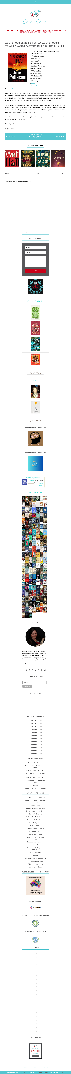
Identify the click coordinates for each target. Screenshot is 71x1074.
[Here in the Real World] (27, 532)
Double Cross (35, 86)
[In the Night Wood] (23, 554)
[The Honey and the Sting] (27, 598)
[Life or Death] (34, 610)
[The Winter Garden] (38, 510)
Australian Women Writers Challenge (35, 801)
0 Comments (10, 136)
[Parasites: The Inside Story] (45, 593)
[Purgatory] (38, 587)
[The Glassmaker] (23, 548)
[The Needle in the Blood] (23, 515)
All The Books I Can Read (35, 798)
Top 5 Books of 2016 (35, 747)
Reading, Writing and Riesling (35, 848)
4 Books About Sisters (35, 763)
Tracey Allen (31, 480)
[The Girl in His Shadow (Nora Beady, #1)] (23, 576)
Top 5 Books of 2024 (35, 724)
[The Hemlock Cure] (27, 526)
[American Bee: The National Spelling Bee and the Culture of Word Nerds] (38, 560)
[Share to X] (59, 136)
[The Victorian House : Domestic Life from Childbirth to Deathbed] (23, 615)
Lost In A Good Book (35, 825)
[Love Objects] (38, 532)
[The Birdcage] (30, 554)
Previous (8, 173)
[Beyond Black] (34, 582)
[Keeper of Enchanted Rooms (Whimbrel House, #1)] (45, 576)
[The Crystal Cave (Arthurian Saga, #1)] (45, 537)
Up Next (35, 381)
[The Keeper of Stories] (23, 537)
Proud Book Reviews (35, 845)
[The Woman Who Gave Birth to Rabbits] (27, 510)
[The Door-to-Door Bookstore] (23, 510)
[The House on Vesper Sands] (41, 527)
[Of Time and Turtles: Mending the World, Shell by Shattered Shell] (23, 571)
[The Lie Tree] (34, 537)
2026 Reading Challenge (33, 477)
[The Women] (30, 532)
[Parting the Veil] (23, 532)
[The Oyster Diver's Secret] (34, 587)
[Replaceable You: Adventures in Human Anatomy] (34, 510)
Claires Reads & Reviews (35, 817)
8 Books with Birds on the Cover (35, 766)
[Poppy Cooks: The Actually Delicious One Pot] (35, 359)
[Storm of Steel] (27, 571)
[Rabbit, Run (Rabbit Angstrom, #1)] (38, 604)
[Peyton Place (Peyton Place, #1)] (38, 549)
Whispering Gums (35, 867)
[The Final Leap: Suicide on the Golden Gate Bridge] (30, 615)
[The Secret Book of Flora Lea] (34, 499)
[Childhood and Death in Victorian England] (38, 498)
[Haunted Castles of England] (30, 521)
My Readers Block (35, 831)
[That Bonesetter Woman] (23, 593)
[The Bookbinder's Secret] (41, 537)
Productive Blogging (35, 842)
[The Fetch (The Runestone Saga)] (27, 521)
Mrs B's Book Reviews (35, 828)
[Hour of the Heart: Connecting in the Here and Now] (30, 571)
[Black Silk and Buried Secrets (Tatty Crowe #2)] (30, 598)
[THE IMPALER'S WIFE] (30, 499)
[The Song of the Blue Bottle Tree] (38, 593)
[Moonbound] (34, 515)
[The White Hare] (23, 604)
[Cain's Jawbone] (38, 527)
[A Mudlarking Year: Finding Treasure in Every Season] (45, 571)
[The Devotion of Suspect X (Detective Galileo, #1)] (34, 593)
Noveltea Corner (35, 834)
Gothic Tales (35, 785)
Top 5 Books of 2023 (35, 727)
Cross (33, 83)
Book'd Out (35, 805)
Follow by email (36, 676)
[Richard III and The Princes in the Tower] (41, 554)
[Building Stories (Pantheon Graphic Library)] (27, 537)
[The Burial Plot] (27, 565)
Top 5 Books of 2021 (35, 732)
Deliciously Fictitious (35, 820)
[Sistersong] (34, 521)
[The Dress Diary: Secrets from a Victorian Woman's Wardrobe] (27, 604)
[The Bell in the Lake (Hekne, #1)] (34, 598)
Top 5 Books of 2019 (35, 738)
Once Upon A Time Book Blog (35, 838)
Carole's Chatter (35, 814)
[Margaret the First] (35, 391)
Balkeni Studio (42, 1072)
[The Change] (27, 576)
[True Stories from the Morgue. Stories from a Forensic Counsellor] (27, 549)
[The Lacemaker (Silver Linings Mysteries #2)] (41, 510)
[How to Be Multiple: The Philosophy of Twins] (27, 543)
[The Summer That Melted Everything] (45, 610)
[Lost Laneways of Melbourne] (27, 515)
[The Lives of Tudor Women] (27, 554)
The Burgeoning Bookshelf (35, 858)
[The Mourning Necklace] (30, 593)
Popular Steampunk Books (35, 788)
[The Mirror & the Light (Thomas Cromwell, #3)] (35, 344)
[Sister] (23, 504)
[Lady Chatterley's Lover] (34, 549)
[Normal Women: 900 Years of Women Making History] (41, 543)
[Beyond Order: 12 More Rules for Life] (38, 571)
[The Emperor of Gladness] (38, 609)
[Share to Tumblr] (61, 136)
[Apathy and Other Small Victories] (34, 576)
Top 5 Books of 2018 (35, 741)
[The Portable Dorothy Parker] (45, 549)
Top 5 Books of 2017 (35, 744)
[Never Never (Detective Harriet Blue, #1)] (38, 537)
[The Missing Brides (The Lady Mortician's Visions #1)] (45, 598)
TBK (62, 1072)
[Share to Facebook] (57, 136)
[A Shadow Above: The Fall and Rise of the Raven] (23, 582)
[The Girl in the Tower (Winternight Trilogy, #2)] (23, 599)
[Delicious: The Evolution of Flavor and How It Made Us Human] (27, 560)
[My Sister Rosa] (41, 515)
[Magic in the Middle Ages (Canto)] (30, 549)
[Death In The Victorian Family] (27, 582)
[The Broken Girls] (30, 510)
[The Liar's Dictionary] (41, 532)
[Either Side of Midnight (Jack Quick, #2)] (41, 565)
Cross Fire (10, 88)
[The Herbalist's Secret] (34, 565)
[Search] (46, 232)
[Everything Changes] (38, 554)
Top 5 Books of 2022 (35, 729)
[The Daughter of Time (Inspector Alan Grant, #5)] (45, 604)
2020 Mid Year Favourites (35, 770)
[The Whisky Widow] (27, 610)
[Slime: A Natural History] (35, 312)
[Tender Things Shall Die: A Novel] (38, 598)
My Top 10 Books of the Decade (35, 774)
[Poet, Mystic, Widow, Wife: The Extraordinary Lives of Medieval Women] (35, 328)
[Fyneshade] (23, 499)
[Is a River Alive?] (30, 537)
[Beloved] (38, 543)
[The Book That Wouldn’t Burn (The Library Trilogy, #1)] (30, 504)
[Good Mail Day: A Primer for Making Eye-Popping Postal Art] (45, 498)
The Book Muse (35, 855)
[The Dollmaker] (30, 527)
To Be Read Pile (35, 492)
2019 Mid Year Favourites (35, 777)
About (34, 1068)
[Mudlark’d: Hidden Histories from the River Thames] (45, 515)
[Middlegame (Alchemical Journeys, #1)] (34, 604)
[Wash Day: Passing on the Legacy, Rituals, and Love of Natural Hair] (38, 580)
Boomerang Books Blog (35, 811)
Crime (31, 134)
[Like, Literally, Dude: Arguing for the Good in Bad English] (41, 560)
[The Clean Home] (34, 504)
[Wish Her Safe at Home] (30, 560)
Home (37, 173)
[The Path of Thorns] (45, 565)
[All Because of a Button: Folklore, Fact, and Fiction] (45, 587)
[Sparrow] (38, 515)
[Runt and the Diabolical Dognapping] (45, 510)
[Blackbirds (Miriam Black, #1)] (45, 581)
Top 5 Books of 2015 (35, 750)
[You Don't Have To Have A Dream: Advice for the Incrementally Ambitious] (35, 407)
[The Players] (41, 593)
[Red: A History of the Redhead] (41, 504)
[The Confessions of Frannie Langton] (41, 576)
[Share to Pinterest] (63, 136)
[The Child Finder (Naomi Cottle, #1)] (30, 576)
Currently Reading (35, 301)
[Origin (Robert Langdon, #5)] (23, 610)
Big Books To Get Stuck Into (35, 781)
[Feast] (27, 587)
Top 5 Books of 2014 (35, 753)
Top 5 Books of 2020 (35, 735)
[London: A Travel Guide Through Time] (34, 543)
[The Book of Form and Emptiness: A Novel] (34, 554)
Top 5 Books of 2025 (35, 721)
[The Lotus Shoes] (27, 499)
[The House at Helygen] (41, 587)
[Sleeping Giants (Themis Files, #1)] (27, 615)
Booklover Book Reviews (35, 808)
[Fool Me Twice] (23, 521)
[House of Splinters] (23, 543)
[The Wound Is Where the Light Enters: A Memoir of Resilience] (38, 504)
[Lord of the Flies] (23, 560)
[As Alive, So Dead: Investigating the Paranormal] (23, 526)
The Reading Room (35, 864)
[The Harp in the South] (41, 571)
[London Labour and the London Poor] (45, 526)
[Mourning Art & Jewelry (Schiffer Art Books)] (30, 565)
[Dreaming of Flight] (30, 515)
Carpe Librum (24, 1072)
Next (64, 173)
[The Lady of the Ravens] (41, 582)
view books (41, 487)
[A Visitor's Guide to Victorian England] (45, 520)
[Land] (34, 526)
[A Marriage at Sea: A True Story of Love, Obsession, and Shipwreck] (45, 532)
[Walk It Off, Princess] (38, 576)
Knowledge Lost (35, 823)
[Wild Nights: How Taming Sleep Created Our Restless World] (27, 504)
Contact (44, 1068)
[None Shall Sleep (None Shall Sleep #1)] (45, 560)
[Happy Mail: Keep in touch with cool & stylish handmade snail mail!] (30, 609)
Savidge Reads (35, 852)
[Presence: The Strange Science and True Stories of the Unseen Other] (27, 593)
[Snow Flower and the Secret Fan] (34, 560)
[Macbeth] (45, 504)
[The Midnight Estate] (45, 543)
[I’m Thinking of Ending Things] (30, 604)
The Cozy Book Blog (35, 861)
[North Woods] (41, 604)
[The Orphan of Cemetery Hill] (30, 543)
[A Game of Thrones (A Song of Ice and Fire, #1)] (23, 588)
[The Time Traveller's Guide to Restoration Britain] (34, 571)
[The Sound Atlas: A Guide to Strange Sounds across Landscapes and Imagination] (23, 565)
